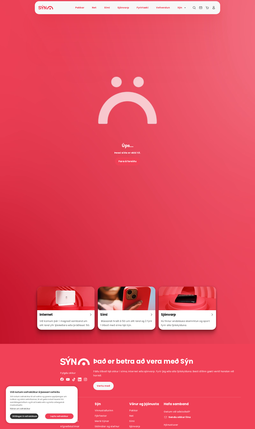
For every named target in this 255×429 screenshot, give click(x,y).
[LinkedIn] (79, 379)
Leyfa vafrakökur (59, 416)
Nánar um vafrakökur (20, 408)
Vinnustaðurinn (104, 410)
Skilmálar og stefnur (107, 426)
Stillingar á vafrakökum (24, 416)
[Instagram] (85, 379)
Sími (131, 421)
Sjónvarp (134, 426)
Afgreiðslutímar (70, 426)
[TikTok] (74, 379)
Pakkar (133, 410)
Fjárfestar (101, 415)
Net (131, 415)
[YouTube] (68, 379)
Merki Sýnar (102, 421)
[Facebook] (62, 379)
